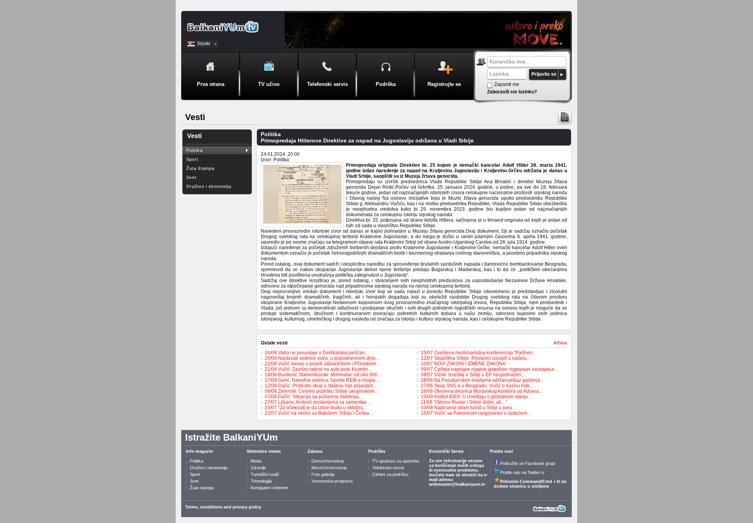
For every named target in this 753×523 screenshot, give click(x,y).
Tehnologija (261, 481)
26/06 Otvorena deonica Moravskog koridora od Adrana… (482, 391)
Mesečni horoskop (329, 467)
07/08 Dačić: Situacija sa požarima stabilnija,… (315, 396)
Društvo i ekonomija (208, 186)
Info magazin (199, 451)
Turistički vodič (265, 474)
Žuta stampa (202, 487)
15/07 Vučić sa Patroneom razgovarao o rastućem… (476, 413)
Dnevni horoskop (327, 461)
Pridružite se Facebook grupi (527, 463)
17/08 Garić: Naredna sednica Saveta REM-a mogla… (322, 380)
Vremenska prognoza (332, 481)
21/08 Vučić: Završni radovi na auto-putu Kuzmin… (319, 369)
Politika (194, 150)
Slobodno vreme (264, 451)
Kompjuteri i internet (269, 487)
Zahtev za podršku (390, 474)
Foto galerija (323, 474)
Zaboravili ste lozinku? (512, 92)
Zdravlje (258, 467)
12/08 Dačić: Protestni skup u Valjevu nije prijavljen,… (322, 385)
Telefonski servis (388, 467)
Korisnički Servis (446, 451)
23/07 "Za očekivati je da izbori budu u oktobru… (316, 407)
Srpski (203, 43)
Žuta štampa (200, 168)
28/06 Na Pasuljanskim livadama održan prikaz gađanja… (483, 380)
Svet (191, 177)
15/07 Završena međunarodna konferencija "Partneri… (479, 352)
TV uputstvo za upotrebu (395, 461)
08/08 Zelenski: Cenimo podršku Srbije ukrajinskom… (322, 391)
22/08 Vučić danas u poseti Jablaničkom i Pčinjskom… (323, 363)
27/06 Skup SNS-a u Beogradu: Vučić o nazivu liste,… (478, 385)
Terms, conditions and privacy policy (223, 507)
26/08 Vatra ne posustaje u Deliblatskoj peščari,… (318, 352)
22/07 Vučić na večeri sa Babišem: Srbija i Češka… (319, 413)
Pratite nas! (501, 451)
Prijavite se (544, 74)
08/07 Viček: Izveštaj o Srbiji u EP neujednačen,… (474, 374)
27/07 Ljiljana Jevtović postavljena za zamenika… (318, 402)
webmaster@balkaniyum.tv (457, 484)
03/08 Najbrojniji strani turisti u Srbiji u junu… (469, 407)
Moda (256, 461)
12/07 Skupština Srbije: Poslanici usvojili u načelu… (476, 358)
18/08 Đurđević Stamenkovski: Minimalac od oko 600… (323, 374)
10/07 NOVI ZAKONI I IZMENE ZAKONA (463, 363)
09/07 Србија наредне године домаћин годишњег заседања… (490, 369)
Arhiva (560, 343)
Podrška (376, 451)
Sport (192, 159)
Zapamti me (506, 84)
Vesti (194, 136)
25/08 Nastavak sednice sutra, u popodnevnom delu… (322, 358)
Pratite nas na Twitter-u (522, 472)
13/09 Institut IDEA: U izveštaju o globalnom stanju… (477, 396)
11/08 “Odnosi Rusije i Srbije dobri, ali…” (464, 402)
